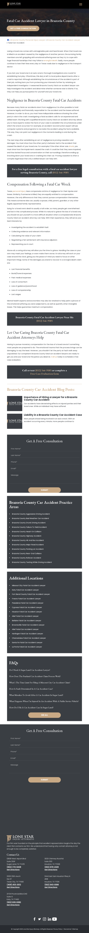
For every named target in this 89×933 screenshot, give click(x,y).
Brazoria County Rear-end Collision (27, 553)
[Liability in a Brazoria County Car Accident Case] (14, 421)
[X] (39, 919)
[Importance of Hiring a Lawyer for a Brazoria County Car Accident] (14, 403)
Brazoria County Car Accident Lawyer (63, 40)
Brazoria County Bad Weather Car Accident (30, 518)
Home (8, 40)
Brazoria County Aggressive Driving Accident (31, 514)
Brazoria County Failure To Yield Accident (29, 527)
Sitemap (75, 929)
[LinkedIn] (49, 919)
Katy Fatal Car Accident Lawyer (25, 590)
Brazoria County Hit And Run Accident (28, 540)
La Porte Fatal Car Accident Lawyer (27, 647)
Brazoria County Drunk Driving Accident (29, 522)
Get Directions (13, 869)
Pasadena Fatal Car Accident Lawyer (27, 603)
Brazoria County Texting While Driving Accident (32, 562)
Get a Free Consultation (23, 28)
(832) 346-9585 (60, 172)
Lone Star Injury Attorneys (31, 929)
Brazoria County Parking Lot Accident (28, 549)
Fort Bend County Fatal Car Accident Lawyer (31, 594)
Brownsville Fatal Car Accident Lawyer (28, 625)
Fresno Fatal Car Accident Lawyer (26, 598)
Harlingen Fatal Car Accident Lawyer (27, 633)
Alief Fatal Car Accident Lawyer (25, 616)
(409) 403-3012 (14, 884)
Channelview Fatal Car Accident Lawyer (29, 638)
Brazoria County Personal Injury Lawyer (28, 40)
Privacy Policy (58, 929)
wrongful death (50, 60)
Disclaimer (67, 929)
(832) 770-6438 (14, 867)
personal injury (19, 191)
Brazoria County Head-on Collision (26, 531)
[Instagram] (44, 919)
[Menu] (80, 4)
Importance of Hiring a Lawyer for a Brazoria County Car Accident (50, 398)
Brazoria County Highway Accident (26, 536)
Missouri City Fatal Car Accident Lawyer (28, 585)
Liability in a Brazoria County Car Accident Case (53, 415)
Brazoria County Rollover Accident (26, 558)
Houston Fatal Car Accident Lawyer (27, 611)
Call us (54, 357)
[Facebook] (34, 919)
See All (44, 715)
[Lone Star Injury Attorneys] (14, 4)
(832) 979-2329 (51, 867)
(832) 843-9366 (51, 884)
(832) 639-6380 (14, 902)
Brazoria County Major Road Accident (28, 544)
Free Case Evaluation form (44, 373)
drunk (71, 146)
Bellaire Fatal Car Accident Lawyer (26, 620)
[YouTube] (54, 919)
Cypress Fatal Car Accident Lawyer (27, 607)
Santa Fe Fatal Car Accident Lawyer (27, 642)
